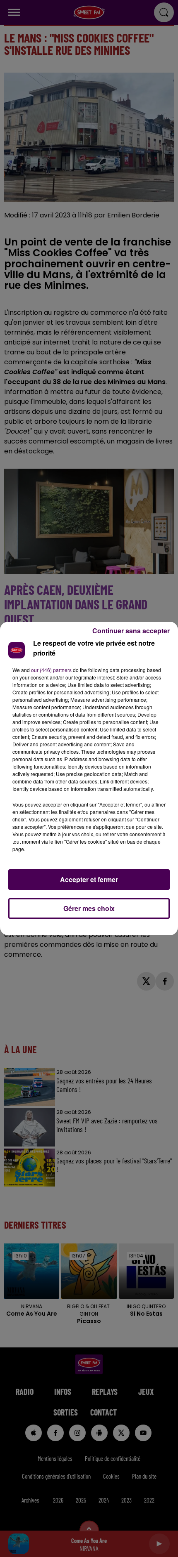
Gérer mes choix (89, 908)
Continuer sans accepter (131, 630)
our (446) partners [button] (51, 669)
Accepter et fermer (89, 879)
